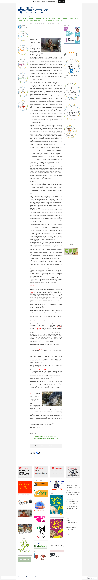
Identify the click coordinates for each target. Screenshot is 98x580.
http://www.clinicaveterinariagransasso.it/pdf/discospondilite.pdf (45, 436)
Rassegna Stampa (70, 532)
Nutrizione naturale (70, 531)
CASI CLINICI (38, 18)
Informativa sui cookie (27, 577)
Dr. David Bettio (46, 18)
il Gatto (68, 520)
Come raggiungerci (56, 18)
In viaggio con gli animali (72, 522)
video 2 (42, 423)
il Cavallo (69, 518)
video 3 (46, 423)
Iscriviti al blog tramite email (57, 543)
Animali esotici (70, 515)
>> (30, 45)
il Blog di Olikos (59, 20)
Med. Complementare (71, 527)
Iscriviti (52, 554)
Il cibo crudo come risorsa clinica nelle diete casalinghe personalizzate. (73, 497)
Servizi (24, 18)
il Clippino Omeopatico (49, 20)
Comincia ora (61, 1)
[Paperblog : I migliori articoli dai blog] (37, 543)
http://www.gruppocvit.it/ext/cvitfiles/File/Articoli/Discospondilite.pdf (45, 438)
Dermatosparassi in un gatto (72, 501)
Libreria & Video (70, 525)
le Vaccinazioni (70, 524)
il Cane (68, 517)
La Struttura (30, 18)
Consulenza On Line (74, 18)
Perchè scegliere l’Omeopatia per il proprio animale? (30, 20)
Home (19, 18)
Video (68, 534)
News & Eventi (70, 529)
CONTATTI (65, 18)
